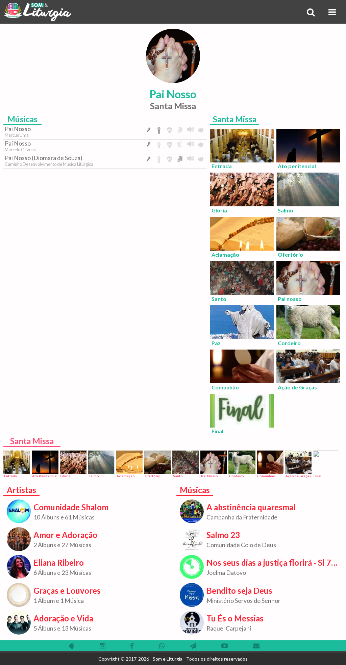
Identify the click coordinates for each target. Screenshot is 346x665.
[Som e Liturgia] (37, 12)
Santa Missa (234, 119)
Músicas (22, 119)
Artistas (21, 490)
